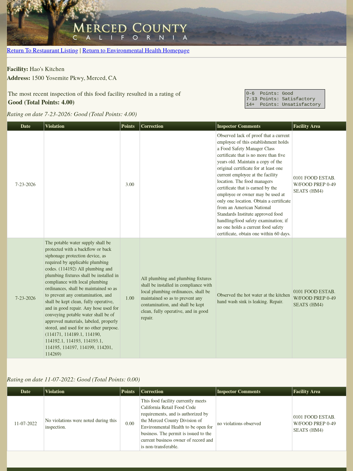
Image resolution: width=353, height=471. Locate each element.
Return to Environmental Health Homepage (136, 50)
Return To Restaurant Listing (42, 50)
